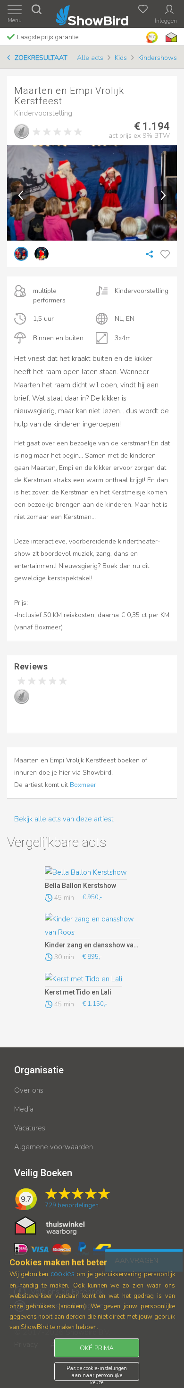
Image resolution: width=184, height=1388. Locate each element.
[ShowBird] (92, 13)
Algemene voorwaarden (53, 1147)
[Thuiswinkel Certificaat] (49, 1224)
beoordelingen (72, 1205)
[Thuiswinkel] (170, 37)
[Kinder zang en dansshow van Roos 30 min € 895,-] (92, 926)
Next (163, 195)
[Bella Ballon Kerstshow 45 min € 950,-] (92, 872)
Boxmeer (83, 784)
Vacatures (29, 1128)
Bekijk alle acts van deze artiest (64, 819)
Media (23, 1109)
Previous (21, 195)
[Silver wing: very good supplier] (21, 131)
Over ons (28, 1090)
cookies (62, 1274)
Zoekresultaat (41, 57)
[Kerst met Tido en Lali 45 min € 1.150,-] (92, 979)
